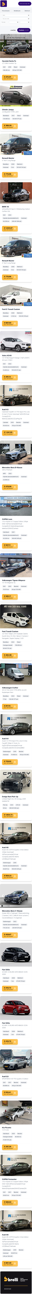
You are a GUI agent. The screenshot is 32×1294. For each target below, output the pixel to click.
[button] (24, 4)
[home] (3, 3)
